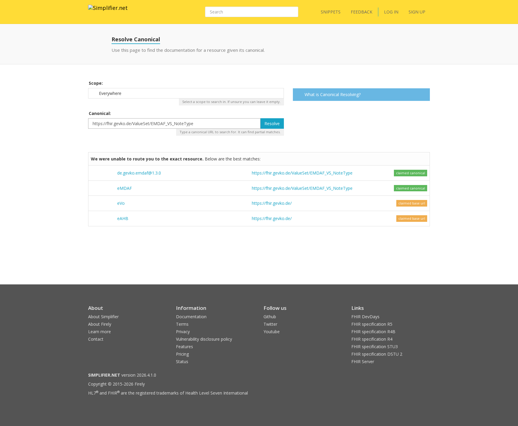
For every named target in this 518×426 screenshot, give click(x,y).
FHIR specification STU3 (374, 346)
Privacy (183, 331)
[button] (424, 95)
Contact (95, 339)
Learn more (99, 331)
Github (269, 316)
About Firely (99, 324)
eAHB (122, 218)
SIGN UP (417, 12)
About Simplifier (103, 316)
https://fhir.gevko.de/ (272, 203)
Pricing (182, 354)
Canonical (99, 113)
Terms (182, 324)
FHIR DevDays (365, 316)
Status (182, 361)
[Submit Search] (293, 11)
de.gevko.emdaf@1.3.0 (139, 173)
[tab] (361, 94)
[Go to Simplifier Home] (108, 11)
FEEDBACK (361, 12)
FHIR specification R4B (373, 331)
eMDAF (124, 188)
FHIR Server (362, 361)
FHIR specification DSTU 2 (376, 354)
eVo (121, 203)
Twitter (270, 324)
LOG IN (391, 12)
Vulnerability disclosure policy (204, 339)
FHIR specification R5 (371, 324)
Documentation (191, 316)
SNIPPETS (331, 12)
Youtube (271, 331)
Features (184, 346)
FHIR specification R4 (371, 339)
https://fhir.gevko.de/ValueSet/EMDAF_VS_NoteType (302, 173)
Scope (95, 83)
